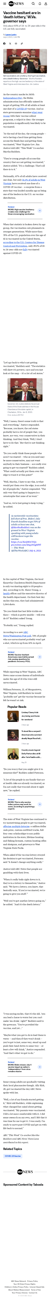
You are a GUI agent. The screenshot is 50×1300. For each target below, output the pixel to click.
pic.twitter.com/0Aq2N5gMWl (26, 544)
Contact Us (33, 1293)
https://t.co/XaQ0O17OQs (23, 541)
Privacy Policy (32, 1281)
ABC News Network (18, 1281)
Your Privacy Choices (20, 1293)
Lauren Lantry (11, 34)
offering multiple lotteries (16, 826)
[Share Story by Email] (16, 43)
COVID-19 (22, 108)
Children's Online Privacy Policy (16, 1287)
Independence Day (12, 97)
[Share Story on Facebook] (4, 43)
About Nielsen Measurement (19, 1290)
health (6, 593)
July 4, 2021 (35, 550)
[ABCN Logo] (16, 3)
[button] (4, 3)
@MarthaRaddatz (20, 527)
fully (25, 249)
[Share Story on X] (10, 43)
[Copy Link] (22, 43)
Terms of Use (36, 1290)
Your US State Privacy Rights (24, 1284)
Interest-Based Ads (37, 1287)
